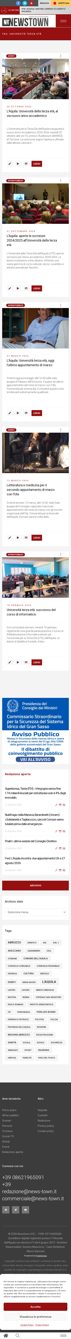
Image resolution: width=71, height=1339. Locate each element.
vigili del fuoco (46, 1058)
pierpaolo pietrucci (18, 1020)
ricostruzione (44, 1035)
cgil (49, 951)
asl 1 (56, 942)
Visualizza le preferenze (36, 1316)
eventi (12, 982)
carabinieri (33, 951)
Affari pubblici (15, 181)
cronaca (12, 974)
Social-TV (8, 1136)
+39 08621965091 (23, 1177)
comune (12, 958)
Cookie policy (46, 1131)
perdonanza (23, 1012)
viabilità (27, 1058)
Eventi (11, 56)
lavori (11, 990)
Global (6, 1141)
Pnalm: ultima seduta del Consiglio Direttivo (31, 841)
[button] (60, 56)
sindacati (13, 1050)
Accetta (35, 1306)
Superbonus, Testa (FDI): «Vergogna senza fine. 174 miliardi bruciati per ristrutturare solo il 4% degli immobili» (35, 793)
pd (9, 1012)
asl (45, 943)
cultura (28, 973)
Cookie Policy (27, 1325)
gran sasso (29, 982)
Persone (7, 1125)
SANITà (12, 1042)
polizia (54, 1019)
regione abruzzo (19, 1034)
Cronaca (7, 1131)
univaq (12, 1057)
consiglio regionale (48, 966)
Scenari (6, 1120)
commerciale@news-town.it (33, 1198)
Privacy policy (46, 1125)
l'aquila (49, 982)
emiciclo (44, 974)
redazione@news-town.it (29, 1191)
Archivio (35, 885)
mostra (12, 997)
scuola (26, 1043)
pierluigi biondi (46, 1012)
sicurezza (56, 1042)
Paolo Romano (15, 1004)
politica (39, 1019)
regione (41, 1027)
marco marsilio (45, 990)
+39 (6, 1184)
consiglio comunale (19, 966)
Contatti (42, 1115)
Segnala (42, 1110)
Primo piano (9, 1110)
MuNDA (26, 997)
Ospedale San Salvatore (48, 997)
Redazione (44, 1120)
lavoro (25, 990)
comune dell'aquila (35, 958)
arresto (31, 943)
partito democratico (41, 1004)
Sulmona (43, 1050)
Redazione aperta (12, 1152)
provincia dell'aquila (19, 1027)
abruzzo (14, 942)
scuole (40, 1042)
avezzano (14, 950)
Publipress (41, 1256)
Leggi (36, 163)
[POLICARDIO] (35, 731)
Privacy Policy (42, 1325)
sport (27, 1050)
